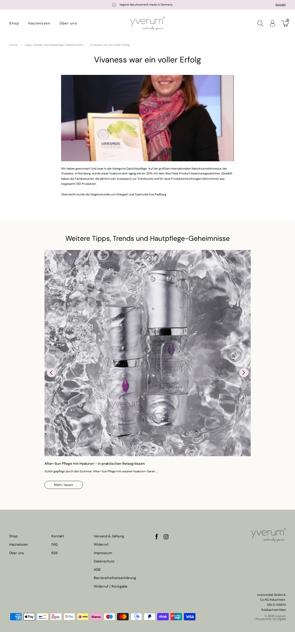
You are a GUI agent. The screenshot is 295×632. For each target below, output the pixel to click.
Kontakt (281, 4)
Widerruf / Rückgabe (110, 586)
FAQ (54, 544)
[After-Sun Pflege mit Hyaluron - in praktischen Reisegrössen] (147, 353)
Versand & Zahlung (109, 536)
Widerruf (101, 544)
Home (13, 45)
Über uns (68, 23)
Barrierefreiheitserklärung (115, 578)
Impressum (103, 553)
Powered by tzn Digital (271, 619)
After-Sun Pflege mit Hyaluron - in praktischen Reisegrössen (94, 463)
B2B (54, 553)
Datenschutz (104, 561)
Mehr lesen (64, 485)
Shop (14, 23)
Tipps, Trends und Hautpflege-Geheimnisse (53, 45)
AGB (97, 569)
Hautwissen (39, 23)
